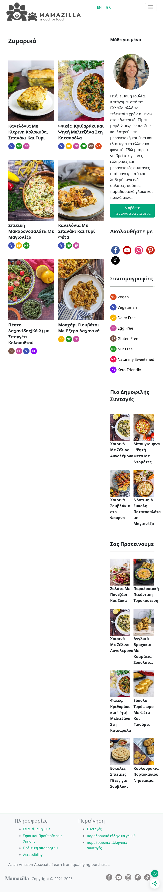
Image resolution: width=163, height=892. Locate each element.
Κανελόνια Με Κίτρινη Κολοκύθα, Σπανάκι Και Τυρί (28, 132)
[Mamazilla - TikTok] (115, 260)
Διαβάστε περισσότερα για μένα (132, 210)
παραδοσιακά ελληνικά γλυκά (111, 835)
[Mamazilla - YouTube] (127, 250)
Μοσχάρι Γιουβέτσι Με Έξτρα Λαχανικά (79, 328)
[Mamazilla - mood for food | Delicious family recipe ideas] (43, 11)
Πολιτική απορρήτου (40, 848)
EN (99, 7)
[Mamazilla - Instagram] (139, 250)
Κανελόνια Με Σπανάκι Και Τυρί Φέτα (76, 231)
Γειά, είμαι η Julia (36, 829)
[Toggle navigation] (150, 7)
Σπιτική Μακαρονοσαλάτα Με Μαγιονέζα (31, 231)
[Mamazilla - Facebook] (115, 250)
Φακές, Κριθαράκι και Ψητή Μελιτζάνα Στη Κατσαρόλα (81, 132)
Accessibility (32, 854)
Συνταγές (94, 829)
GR (108, 7)
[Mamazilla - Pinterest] (150, 250)
